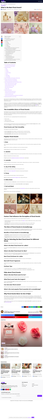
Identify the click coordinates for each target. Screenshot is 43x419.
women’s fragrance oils (16, 177)
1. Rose (7, 41)
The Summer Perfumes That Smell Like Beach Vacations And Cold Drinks (5, 372)
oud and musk (22, 188)
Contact (33, 383)
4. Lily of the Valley (8, 44)
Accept (33, 417)
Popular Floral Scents (8, 40)
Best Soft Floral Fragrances (9, 87)
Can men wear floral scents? (9, 58)
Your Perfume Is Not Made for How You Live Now (9, 344)
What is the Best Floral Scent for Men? (10, 52)
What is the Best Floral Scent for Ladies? (10, 51)
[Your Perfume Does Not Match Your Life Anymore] (2, 356)
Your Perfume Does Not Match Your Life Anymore (11, 356)
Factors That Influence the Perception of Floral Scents (12, 47)
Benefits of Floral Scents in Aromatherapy (10, 49)
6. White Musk (7, 75)
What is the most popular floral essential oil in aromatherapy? (13, 59)
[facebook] (1, 389)
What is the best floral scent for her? (10, 56)
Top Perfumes (24, 386)
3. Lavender (7, 43)
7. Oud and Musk (8, 46)
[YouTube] (8, 389)
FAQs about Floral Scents (8, 55)
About (33, 386)
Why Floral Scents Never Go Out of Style (10, 96)
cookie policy (29, 417)
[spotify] (10, 389)
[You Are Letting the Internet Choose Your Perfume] (2, 352)
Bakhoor (24, 220)
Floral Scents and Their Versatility (10, 39)
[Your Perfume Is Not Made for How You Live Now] (21, 334)
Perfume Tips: (7, 54)
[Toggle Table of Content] (19, 36)
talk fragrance (4, 9)
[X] (3, 389)
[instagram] (5, 389)
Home (23, 383)
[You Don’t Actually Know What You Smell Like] (2, 349)
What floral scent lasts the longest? (10, 57)
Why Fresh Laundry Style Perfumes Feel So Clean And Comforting (16, 371)
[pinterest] (6, 389)
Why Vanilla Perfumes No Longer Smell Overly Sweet (37, 371)
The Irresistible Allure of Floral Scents (10, 38)
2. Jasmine (7, 42)
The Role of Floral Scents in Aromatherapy (10, 48)
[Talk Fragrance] (4, 383)
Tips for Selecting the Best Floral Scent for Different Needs (12, 50)
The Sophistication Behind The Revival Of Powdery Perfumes (26, 371)
